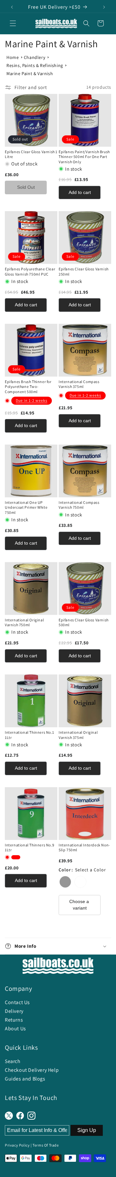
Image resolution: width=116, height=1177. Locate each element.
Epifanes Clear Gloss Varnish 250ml (84, 271)
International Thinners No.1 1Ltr (29, 735)
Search (13, 1061)
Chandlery (34, 57)
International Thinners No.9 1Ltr (29, 848)
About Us (15, 1028)
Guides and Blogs (25, 1078)
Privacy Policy (17, 1145)
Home (12, 57)
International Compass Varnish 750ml (79, 505)
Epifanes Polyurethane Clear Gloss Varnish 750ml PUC (30, 271)
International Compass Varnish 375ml (79, 384)
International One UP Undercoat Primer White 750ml (26, 507)
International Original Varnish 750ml (24, 622)
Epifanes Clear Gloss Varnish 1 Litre (31, 154)
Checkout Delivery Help (32, 1070)
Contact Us (17, 1002)
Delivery (14, 1011)
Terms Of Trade (46, 1145)
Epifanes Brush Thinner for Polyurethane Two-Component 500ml (28, 386)
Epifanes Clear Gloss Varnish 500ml (84, 622)
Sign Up (86, 1130)
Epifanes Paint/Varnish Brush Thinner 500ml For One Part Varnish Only (84, 156)
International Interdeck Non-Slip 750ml (84, 848)
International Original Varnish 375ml (78, 735)
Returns (14, 1019)
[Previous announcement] (12, 7)
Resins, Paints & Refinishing (34, 65)
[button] (13, 23)
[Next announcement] (104, 7)
